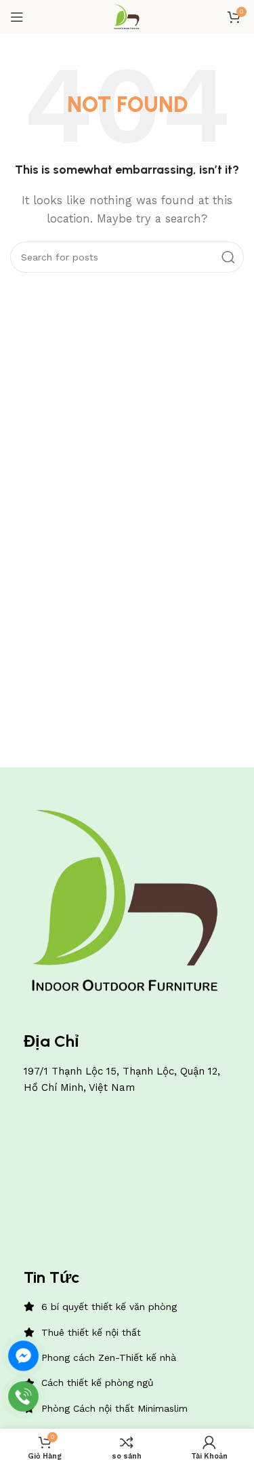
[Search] (228, 257)
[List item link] (127, 1306)
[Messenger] (23, 1355)
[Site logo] (127, 16)
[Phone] (23, 1396)
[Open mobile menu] (16, 17)
